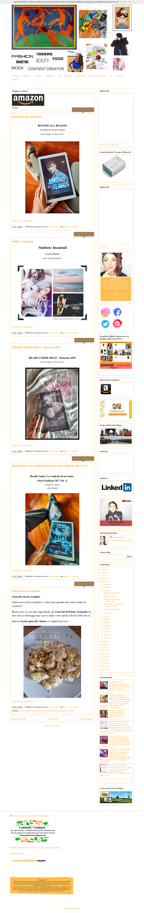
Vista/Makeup (26, 76)
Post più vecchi (86, 718)
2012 (104, 669)
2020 (104, 644)
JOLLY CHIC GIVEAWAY (118, 765)
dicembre (107, 584)
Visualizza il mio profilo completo (121, 540)
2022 (104, 581)
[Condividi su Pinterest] (21, 227)
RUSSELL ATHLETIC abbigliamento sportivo (116, 712)
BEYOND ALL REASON (27, 117)
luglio (106, 619)
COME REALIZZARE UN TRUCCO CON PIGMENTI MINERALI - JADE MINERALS (120, 697)
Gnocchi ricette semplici (26, 591)
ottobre (106, 590)
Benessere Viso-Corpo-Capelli (97, 76)
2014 (104, 663)
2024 (104, 575)
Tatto (59, 76)
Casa (111, 76)
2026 (104, 569)
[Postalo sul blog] (15, 227)
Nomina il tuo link (16, 853)
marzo (106, 631)
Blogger (76, 908)
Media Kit (15, 79)
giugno (106, 622)
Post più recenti (19, 718)
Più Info (123, 1)
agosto (106, 616)
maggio (106, 625)
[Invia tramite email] (13, 227)
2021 (104, 641)
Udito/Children (49, 76)
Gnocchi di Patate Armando (29, 710)
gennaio (107, 638)
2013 (104, 666)
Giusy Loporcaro (118, 537)
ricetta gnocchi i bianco (66, 710)
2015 (104, 660)
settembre (107, 613)
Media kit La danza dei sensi (109, 145)
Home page (15, 76)
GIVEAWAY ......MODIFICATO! (120, 750)
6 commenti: (74, 451)
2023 (104, 578)
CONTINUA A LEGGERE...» (23, 221)
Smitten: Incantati (22, 241)
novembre (107, 587)
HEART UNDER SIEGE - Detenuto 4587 (36, 347)
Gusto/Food (38, 76)
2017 (104, 654)
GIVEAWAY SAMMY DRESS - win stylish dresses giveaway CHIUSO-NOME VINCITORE (119, 723)
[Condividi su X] (17, 227)
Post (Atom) (56, 725)
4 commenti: (74, 226)
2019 (104, 648)
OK (130, 1)
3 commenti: (74, 333)
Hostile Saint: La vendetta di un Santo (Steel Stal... (114, 605)
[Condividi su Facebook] (19, 227)
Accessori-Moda (80, 76)
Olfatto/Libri (68, 76)
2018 (104, 651)
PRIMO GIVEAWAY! (116, 682)
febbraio (107, 634)
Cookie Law (120, 76)
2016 (104, 657)
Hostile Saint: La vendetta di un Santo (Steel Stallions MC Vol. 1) (50, 466)
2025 (104, 572)
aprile (106, 628)
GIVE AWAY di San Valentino (119, 737)
